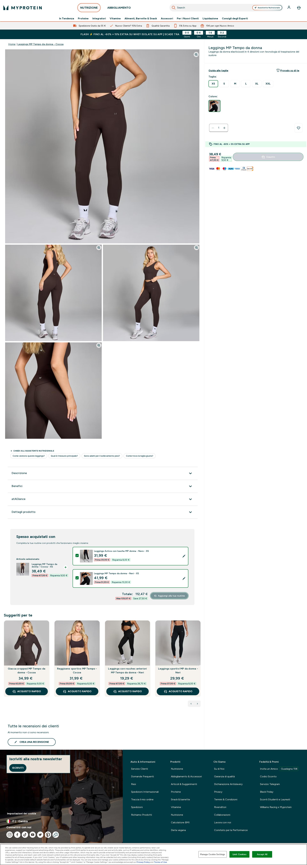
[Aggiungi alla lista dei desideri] (299, 127)
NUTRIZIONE (89, 7)
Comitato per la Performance (231, 830)
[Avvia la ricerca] (173, 7)
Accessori (167, 18)
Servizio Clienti (139, 768)
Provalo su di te (289, 70)
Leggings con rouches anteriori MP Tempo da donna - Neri (127, 670)
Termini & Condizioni (225, 799)
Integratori (99, 18)
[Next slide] (200, 665)
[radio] (213, 83)
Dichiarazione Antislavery (228, 784)
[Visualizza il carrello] (299, 7)
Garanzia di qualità (224, 776)
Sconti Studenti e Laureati (275, 799)
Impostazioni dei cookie (21, 813)
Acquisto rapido (29, 691)
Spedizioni (137, 807)
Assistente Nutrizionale (269, 8)
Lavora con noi (222, 822)
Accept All (262, 854)
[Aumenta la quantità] (224, 128)
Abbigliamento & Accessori (186, 776)
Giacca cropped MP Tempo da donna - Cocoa (26, 670)
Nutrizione (177, 768)
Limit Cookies (239, 854)
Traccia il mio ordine (142, 799)
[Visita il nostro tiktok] (25, 834)
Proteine (83, 18)
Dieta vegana (178, 830)
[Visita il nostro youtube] (32, 834)
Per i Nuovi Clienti (188, 18)
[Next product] (197, 703)
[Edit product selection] (183, 556)
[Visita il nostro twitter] (40, 834)
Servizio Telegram (270, 784)
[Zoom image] (196, 54)
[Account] (289, 7)
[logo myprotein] (22, 7)
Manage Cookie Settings (212, 854)
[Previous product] (191, 703)
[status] (218, 128)
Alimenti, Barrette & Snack (141, 18)
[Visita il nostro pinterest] (48, 834)
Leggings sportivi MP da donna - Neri (178, 670)
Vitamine (115, 18)
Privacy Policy (143, 862)
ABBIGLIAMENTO (119, 7)
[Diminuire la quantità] (212, 128)
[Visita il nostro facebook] (17, 834)
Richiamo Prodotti (141, 814)
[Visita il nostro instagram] (9, 834)
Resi (133, 784)
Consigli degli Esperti (235, 18)
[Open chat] (55, 834)
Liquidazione (210, 18)
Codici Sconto (268, 776)
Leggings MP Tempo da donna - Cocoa (40, 44)
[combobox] (226, 7)
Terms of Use (160, 862)
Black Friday (266, 791)
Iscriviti (18, 767)
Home (12, 44)
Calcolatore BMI (180, 822)
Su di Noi (219, 768)
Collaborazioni (222, 814)
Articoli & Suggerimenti (184, 784)
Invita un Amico (279, 768)
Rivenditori (220, 807)
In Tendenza (66, 18)
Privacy (218, 791)
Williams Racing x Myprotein (276, 807)
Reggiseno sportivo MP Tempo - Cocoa (77, 670)
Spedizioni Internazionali (145, 791)
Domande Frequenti (142, 776)
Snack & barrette (180, 799)
